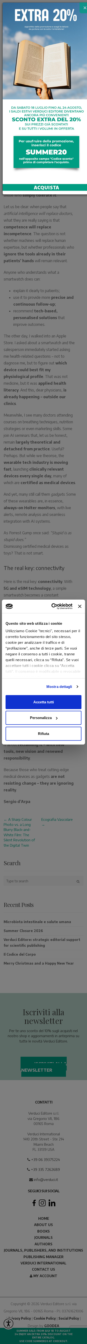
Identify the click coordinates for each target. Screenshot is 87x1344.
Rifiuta (43, 733)
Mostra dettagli (59, 687)
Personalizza (41, 718)
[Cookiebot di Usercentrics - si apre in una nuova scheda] (53, 606)
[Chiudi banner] (79, 606)
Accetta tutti (43, 702)
